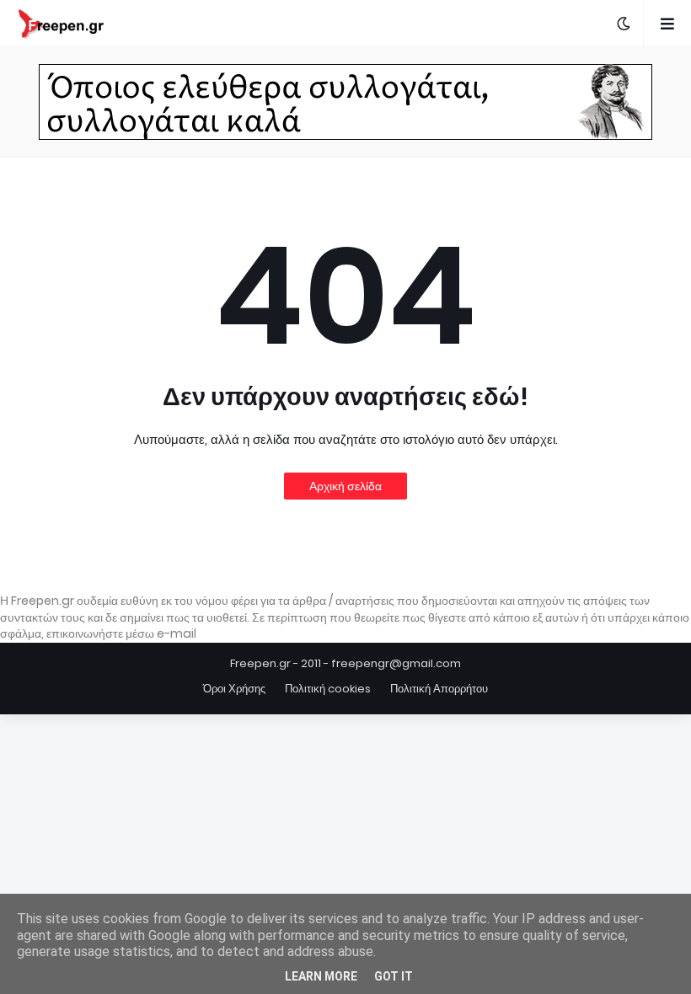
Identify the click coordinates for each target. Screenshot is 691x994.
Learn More (321, 976)
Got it (393, 976)
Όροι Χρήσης (234, 689)
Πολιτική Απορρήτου (439, 689)
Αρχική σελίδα (345, 486)
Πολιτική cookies (328, 689)
